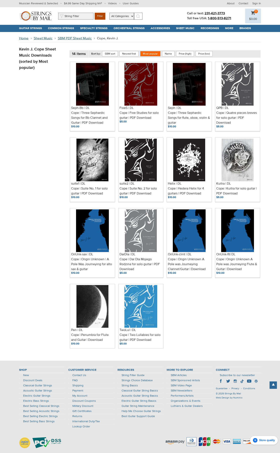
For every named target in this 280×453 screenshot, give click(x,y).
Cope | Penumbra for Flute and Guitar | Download (90, 337)
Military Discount (82, 406)
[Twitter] (228, 381)
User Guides (131, 3)
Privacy (235, 388)
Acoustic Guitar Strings (37, 390)
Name (168, 53)
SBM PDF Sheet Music (75, 38)
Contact (243, 3)
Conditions (249, 388)
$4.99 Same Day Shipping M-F (83, 3)
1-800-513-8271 (219, 18)
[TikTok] (242, 381)
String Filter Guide (133, 375)
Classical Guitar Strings (37, 385)
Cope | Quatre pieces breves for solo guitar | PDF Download (236, 117)
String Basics (130, 385)
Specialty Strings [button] (95, 28)
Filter (100, 16)
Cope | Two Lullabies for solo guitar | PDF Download (140, 337)
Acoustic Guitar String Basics (140, 395)
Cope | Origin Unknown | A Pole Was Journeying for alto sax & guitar (91, 264)
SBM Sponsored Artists (185, 380)
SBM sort (110, 53)
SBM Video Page (181, 385)
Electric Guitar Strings (36, 395)
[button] (253, 19)
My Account (79, 395)
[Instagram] (235, 381)
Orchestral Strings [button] (131, 28)
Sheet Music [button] (187, 28)
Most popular (150, 53)
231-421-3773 (215, 13)
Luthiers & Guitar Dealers (187, 406)
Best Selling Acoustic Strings (41, 411)
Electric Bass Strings (36, 400)
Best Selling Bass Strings (39, 421)
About (230, 3)
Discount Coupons (84, 400)
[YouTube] (249, 381)
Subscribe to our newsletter (237, 375)
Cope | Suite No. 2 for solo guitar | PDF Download (138, 191)
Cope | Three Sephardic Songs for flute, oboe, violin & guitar (189, 117)
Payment (77, 390)
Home (23, 38)
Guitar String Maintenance (138, 406)
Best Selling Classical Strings (41, 406)
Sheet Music (43, 38)
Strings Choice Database (137, 380)
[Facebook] (221, 381)
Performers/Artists (182, 395)
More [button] (230, 28)
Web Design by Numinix (229, 398)
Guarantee (222, 388)
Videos (112, 3)
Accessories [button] (162, 28)
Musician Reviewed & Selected (38, 3)
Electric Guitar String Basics (139, 400)
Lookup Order (81, 426)
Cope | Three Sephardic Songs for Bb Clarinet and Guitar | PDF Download (89, 117)
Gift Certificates (82, 411)
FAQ (75, 380)
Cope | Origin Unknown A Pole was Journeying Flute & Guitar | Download (236, 264)
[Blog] (256, 381)
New (26, 375)
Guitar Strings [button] (32, 28)
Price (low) (204, 53)
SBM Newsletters (181, 390)
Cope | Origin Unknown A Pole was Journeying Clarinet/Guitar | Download (187, 264)
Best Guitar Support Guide (138, 416)
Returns (77, 416)
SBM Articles (179, 375)
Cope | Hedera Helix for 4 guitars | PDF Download (186, 191)
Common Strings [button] (62, 28)
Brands (245, 28)
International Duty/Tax (86, 421)
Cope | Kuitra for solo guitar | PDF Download (236, 191)
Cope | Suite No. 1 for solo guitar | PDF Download (89, 191)
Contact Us (79, 375)
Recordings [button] (211, 28)
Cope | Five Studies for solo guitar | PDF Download (139, 115)
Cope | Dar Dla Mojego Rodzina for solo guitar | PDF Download (140, 264)
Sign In (256, 3)
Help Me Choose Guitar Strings (141, 411)
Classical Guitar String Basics (140, 390)
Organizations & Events (185, 400)
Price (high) (185, 53)
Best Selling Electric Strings (40, 416)
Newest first (129, 53)
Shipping (77, 385)
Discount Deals (32, 380)
